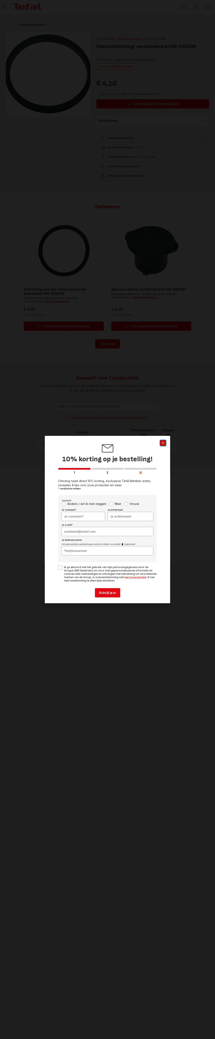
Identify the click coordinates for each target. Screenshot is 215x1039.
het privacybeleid (135, 577)
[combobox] (83, 516)
